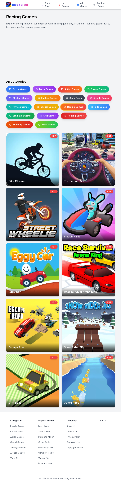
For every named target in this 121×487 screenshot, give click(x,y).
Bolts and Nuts (45, 463)
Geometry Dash (45, 447)
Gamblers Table (46, 452)
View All (14, 458)
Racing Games (75, 107)
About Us (71, 426)
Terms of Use (73, 442)
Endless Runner (49, 98)
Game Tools (75, 98)
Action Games (72, 89)
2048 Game (44, 431)
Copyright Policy (75, 447)
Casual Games (98, 89)
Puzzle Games (20, 89)
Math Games (48, 124)
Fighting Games (75, 115)
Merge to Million (46, 437)
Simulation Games (22, 115)
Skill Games (49, 115)
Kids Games (100, 107)
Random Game (101, 4)
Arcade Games (101, 98)
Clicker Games (48, 107)
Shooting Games (21, 124)
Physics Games (21, 107)
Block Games (46, 89)
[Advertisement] (60, 54)
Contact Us (72, 431)
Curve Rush (44, 442)
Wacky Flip (43, 458)
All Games (84, 4)
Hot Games (65, 4)
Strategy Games (21, 98)
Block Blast (47, 4)
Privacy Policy (73, 437)
